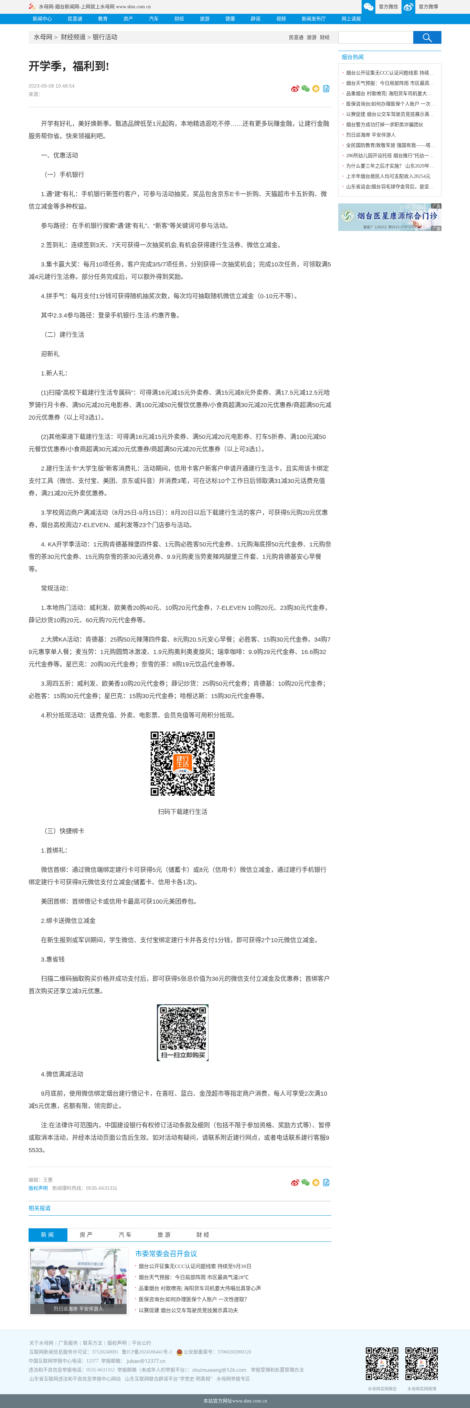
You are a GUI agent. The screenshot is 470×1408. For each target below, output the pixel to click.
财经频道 (73, 37)
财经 (179, 18)
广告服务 (68, 1343)
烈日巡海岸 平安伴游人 (78, 1308)
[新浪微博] (295, 91)
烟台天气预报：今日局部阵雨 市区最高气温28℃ (194, 1277)
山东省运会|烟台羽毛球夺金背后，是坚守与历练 (397, 186)
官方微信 (388, 6)
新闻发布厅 (314, 18)
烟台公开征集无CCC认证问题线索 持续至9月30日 (195, 1266)
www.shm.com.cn (249, 1401)
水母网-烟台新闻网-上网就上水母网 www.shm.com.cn (95, 6)
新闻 (48, 1235)
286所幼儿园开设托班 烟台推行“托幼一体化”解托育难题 (405, 155)
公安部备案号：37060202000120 (217, 1352)
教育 (103, 18)
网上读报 (351, 18)
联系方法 (92, 1343)
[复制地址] (326, 91)
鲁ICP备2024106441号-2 (147, 1352)
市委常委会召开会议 (166, 1254)
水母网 (43, 37)
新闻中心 (42, 18)
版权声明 (38, 1188)
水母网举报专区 (233, 1378)
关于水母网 (42, 1343)
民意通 (75, 18)
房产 (128, 18)
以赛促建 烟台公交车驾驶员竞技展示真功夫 (188, 1310)
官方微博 (428, 6)
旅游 (205, 18)
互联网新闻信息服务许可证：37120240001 (73, 1352)
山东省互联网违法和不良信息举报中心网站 (75, 1378)
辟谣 (255, 18)
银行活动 (105, 37)
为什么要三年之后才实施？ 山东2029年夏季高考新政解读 (407, 166)
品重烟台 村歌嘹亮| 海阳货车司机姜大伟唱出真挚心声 (200, 1288)
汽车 (154, 18)
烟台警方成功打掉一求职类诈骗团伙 (384, 124)
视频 (281, 18)
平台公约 (141, 1343)
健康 (230, 18)
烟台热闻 (353, 57)
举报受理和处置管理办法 (277, 1369)
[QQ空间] (316, 91)
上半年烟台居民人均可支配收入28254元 (388, 176)
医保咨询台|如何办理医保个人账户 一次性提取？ (194, 1299)
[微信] (305, 91)
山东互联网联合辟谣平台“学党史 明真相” (168, 1378)
